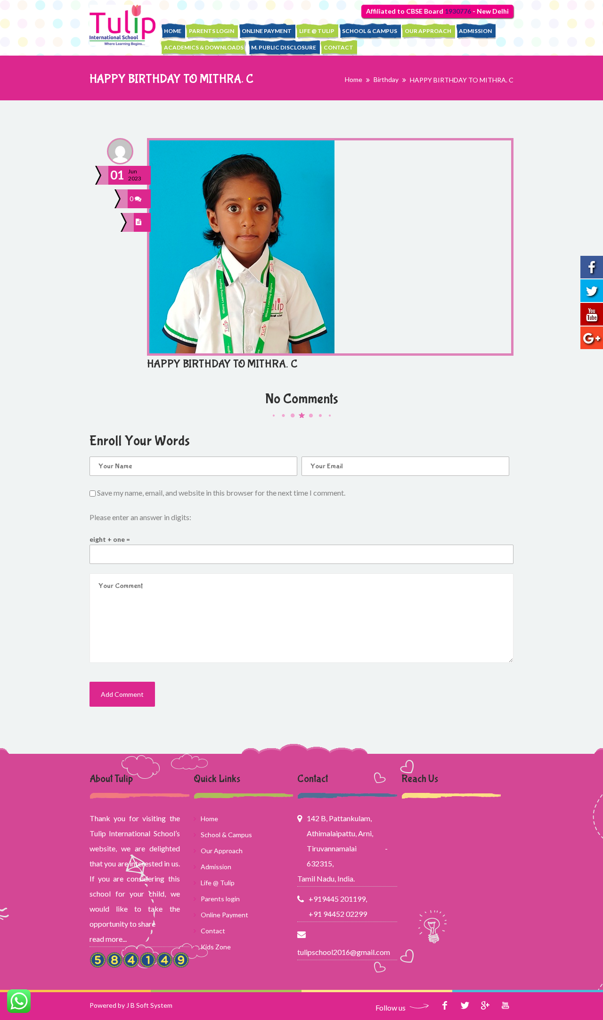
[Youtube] (505, 1005)
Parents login (211, 30)
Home (172, 30)
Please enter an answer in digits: (140, 517)
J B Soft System (149, 1005)
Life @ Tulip (316, 30)
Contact (338, 47)
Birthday (386, 79)
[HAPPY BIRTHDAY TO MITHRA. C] (140, 222)
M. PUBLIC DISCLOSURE (283, 47)
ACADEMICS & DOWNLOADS (204, 47)
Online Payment (267, 30)
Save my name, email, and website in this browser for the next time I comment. (221, 492)
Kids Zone (216, 947)
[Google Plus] (485, 1005)
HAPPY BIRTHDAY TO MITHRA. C (222, 364)
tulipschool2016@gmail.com (342, 951)
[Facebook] (444, 1005)
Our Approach (428, 30)
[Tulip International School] (122, 25)
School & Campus (369, 30)
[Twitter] (464, 1005)
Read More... (108, 938)
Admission (475, 30)
